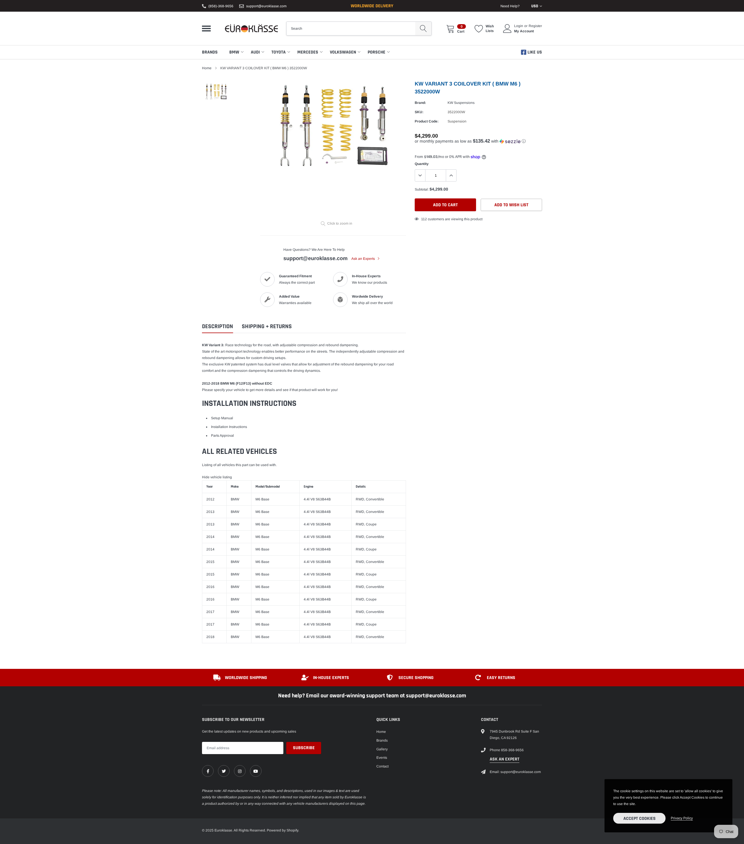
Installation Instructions (229, 427)
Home (207, 68)
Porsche (376, 52)
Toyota (278, 52)
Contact (382, 766)
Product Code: (427, 121)
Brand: (420, 103)
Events (381, 758)
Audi (255, 52)
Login (518, 26)
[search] (423, 28)
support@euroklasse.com (266, 6)
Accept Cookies (639, 818)
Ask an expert (504, 759)
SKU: (419, 112)
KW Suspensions (461, 103)
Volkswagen (343, 52)
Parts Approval (222, 435)
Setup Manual (222, 418)
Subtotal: (422, 189)
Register (535, 26)
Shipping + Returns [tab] (267, 326)
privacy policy (682, 818)
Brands (210, 52)
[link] (208, 771)
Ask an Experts (363, 259)
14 (423, 219)
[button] (478, 141)
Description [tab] (217, 326)
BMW (234, 52)
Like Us (534, 52)
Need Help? (510, 6)
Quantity (422, 164)
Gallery (382, 749)
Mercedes (307, 52)
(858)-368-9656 (220, 6)
